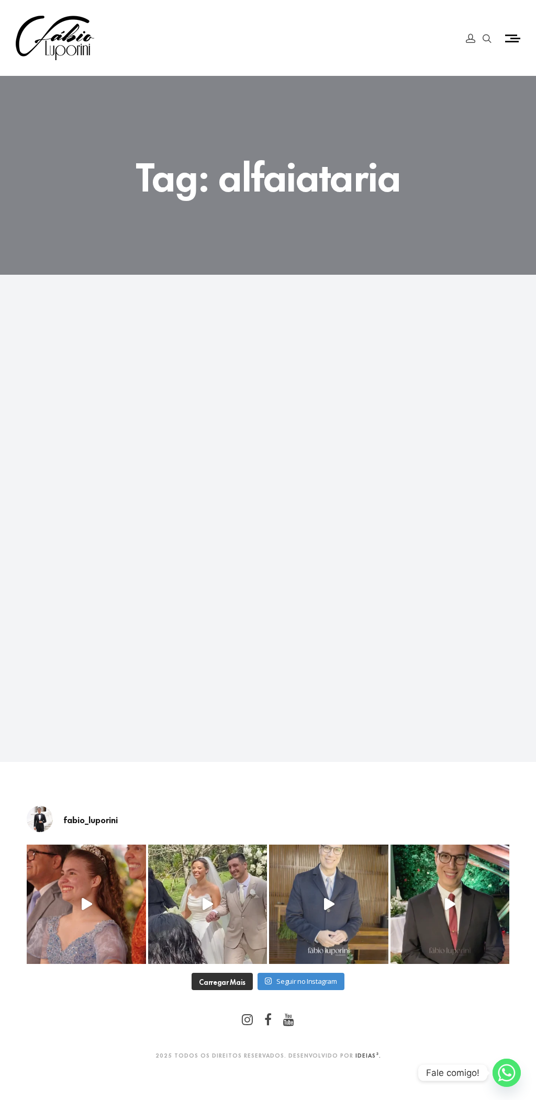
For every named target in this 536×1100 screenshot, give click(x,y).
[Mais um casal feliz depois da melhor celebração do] (207, 904)
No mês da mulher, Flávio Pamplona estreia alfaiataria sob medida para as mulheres (90, 556)
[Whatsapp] (507, 1073)
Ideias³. (368, 1055)
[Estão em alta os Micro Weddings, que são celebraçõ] (450, 904)
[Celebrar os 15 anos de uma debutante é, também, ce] (86, 904)
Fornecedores (66, 509)
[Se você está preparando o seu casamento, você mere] (328, 904)
